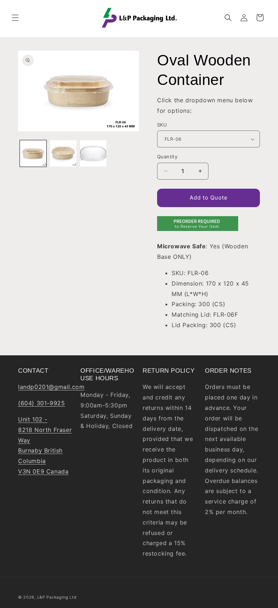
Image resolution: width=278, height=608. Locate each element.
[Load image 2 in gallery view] (63, 153)
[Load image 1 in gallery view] (33, 153)
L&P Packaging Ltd (57, 597)
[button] (15, 18)
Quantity (167, 156)
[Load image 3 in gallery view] (93, 153)
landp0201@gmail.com (51, 386)
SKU (162, 125)
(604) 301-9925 (41, 403)
